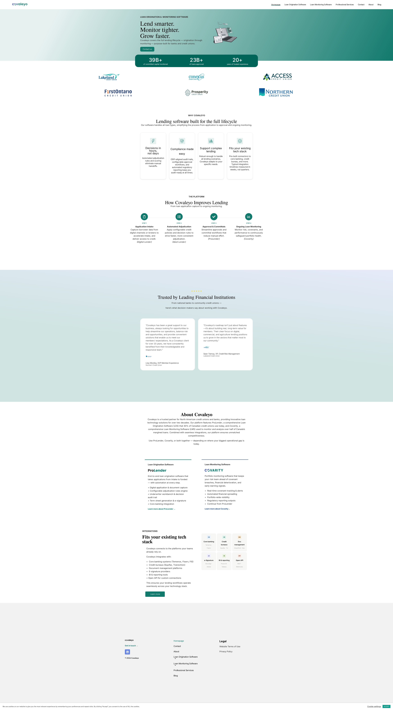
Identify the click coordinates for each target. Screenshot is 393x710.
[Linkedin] (127, 651)
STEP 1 (144, 223)
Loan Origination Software (295, 5)
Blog (379, 5)
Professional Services (345, 5)
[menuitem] (276, 5)
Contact (361, 5)
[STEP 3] (213, 216)
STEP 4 (248, 223)
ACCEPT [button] (386, 706)
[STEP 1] (144, 216)
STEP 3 (213, 223)
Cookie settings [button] (374, 706)
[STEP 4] (248, 216)
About (370, 5)
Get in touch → (131, 646)
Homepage (275, 5)
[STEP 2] (179, 216)
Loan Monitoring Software (321, 5)
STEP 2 (179, 223)
